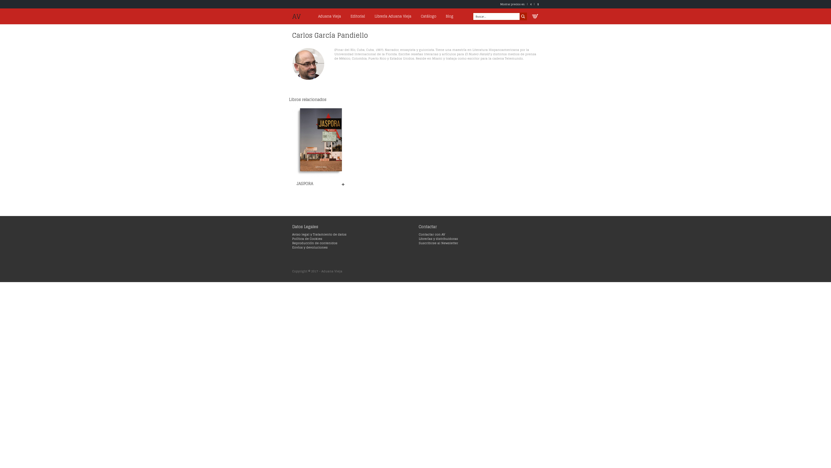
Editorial (358, 16)
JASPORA (304, 183)
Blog (449, 16)
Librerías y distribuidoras (438, 238)
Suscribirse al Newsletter (438, 243)
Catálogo (428, 16)
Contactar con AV (432, 234)
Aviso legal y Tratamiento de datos (319, 234)
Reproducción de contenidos (314, 243)
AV (296, 16)
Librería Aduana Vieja (393, 16)
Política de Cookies (307, 238)
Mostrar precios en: (512, 4)
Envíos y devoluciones (310, 247)
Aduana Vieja (329, 16)
